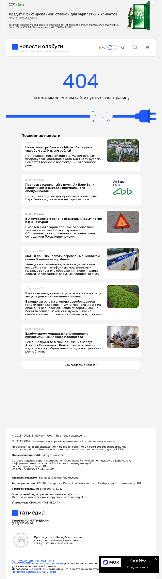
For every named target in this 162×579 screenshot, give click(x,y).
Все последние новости (81, 364)
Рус (102, 48)
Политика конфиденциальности (34, 571)
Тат (122, 48)
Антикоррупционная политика (33, 560)
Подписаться (138, 567)
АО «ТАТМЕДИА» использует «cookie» (37, 563)
